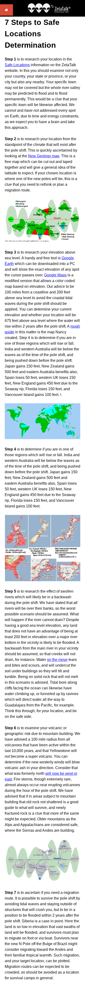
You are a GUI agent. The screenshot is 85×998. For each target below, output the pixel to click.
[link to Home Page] (6, 14)
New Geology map (43, 156)
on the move (57, 660)
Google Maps (55, 275)
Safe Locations (17, 65)
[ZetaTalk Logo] (49, 11)
